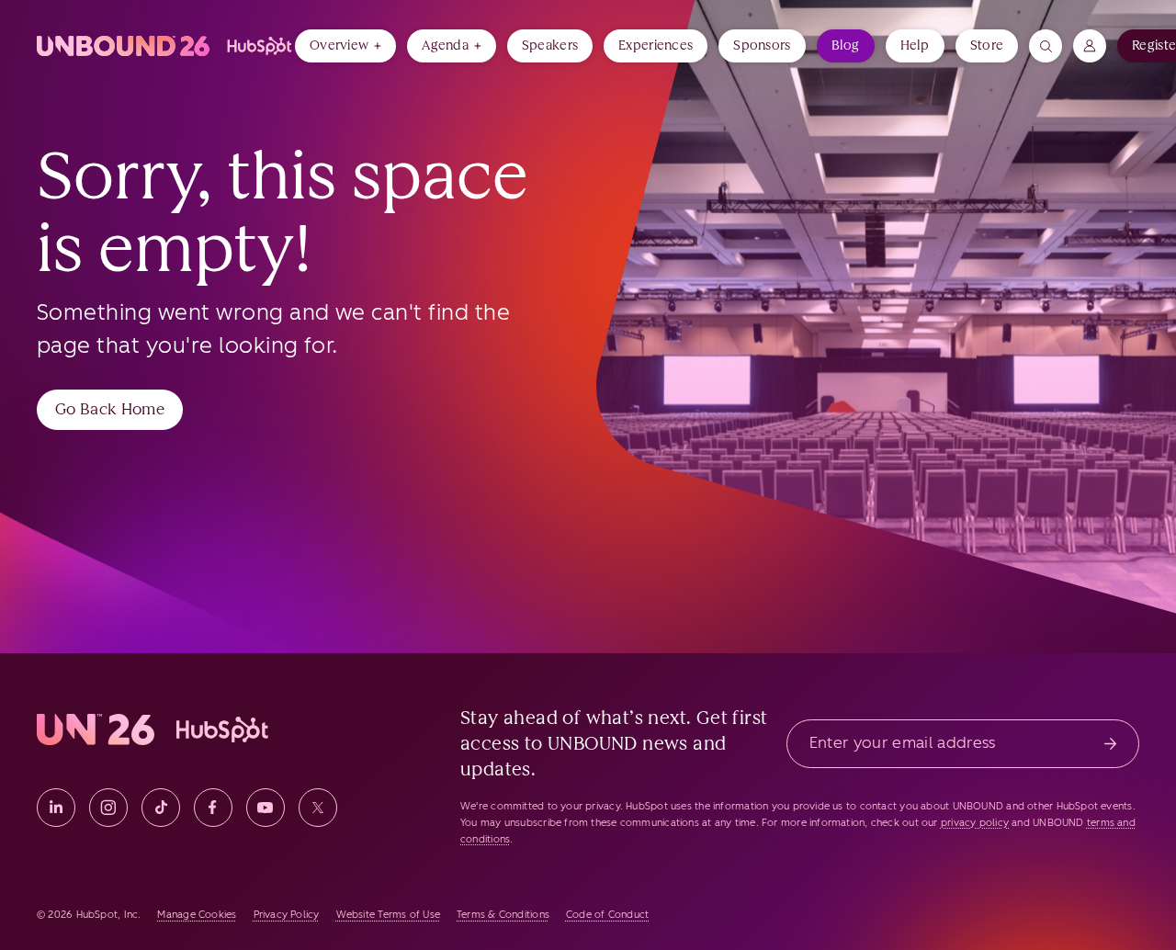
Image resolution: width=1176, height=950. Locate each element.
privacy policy (975, 823)
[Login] (1089, 45)
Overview (339, 45)
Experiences (655, 45)
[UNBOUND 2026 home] (166, 46)
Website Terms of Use (388, 915)
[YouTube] (265, 807)
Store (986, 45)
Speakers (550, 45)
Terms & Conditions (503, 915)
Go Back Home (109, 409)
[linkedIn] (56, 807)
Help (915, 45)
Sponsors (761, 45)
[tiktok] (160, 807)
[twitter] (318, 807)
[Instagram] (108, 807)
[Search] (1045, 45)
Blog (845, 45)
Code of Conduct (607, 915)
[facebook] (213, 807)
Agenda (445, 45)
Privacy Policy (287, 915)
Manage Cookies (196, 915)
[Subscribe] (1110, 744)
